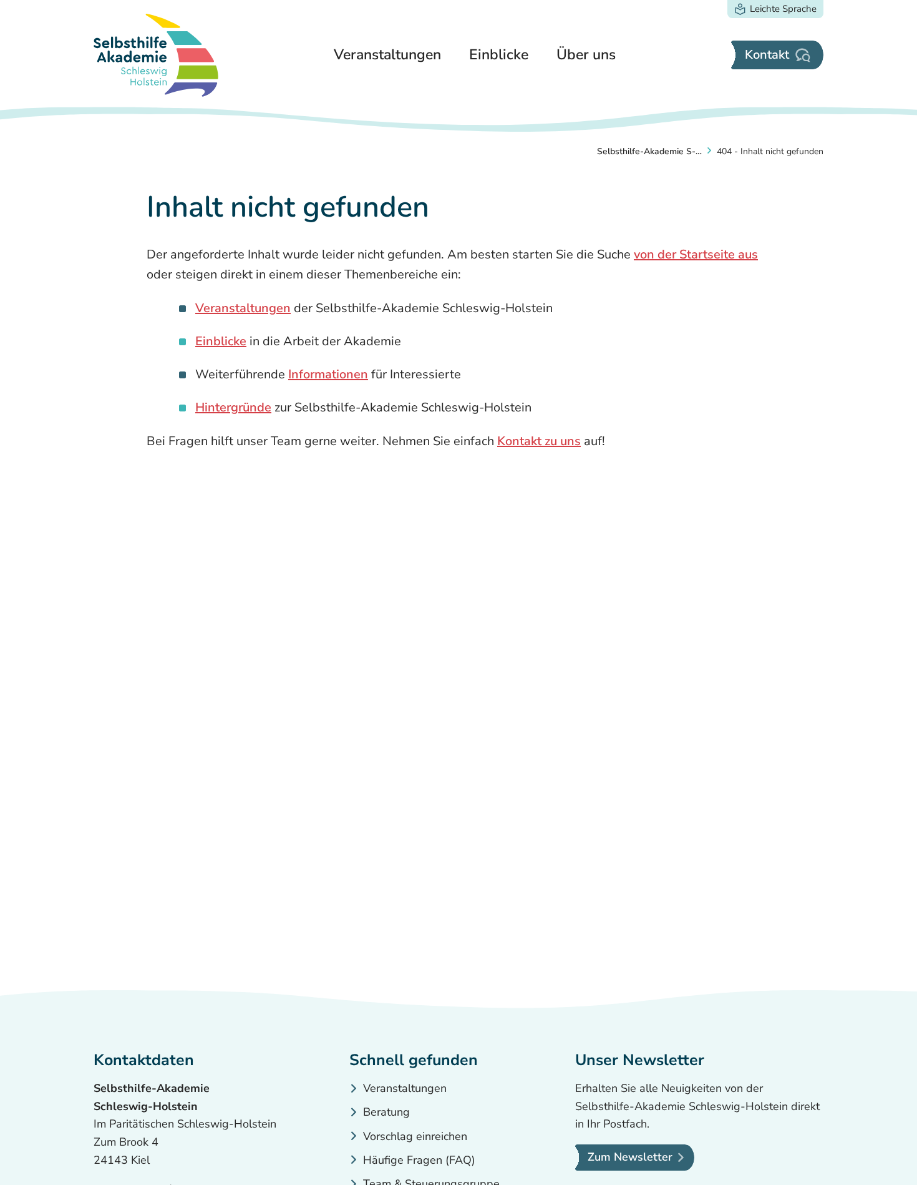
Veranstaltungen (243, 308)
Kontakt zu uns (539, 441)
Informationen (328, 374)
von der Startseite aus (696, 254)
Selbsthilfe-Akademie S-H (649, 151)
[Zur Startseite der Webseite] (156, 55)
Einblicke (220, 341)
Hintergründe (233, 407)
